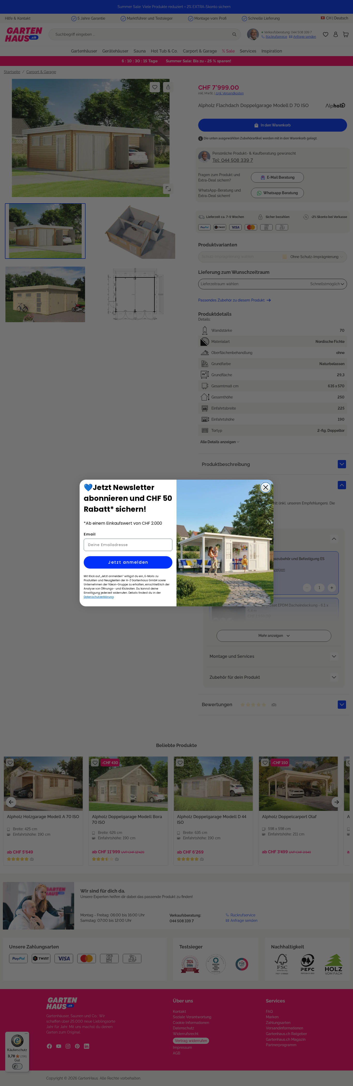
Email (90, 534)
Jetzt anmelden (128, 562)
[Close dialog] (265, 487)
